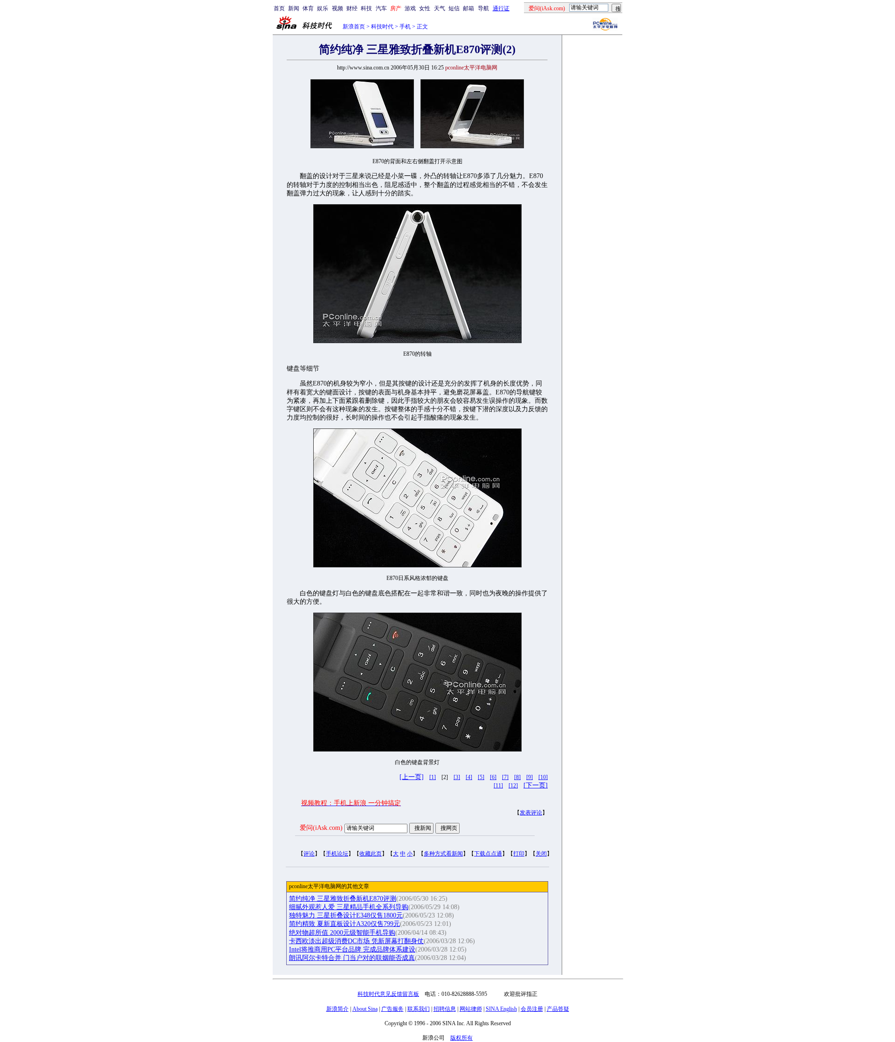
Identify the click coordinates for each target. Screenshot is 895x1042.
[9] (529, 777)
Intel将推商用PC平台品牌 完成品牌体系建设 (352, 949)
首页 (279, 8)
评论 (309, 853)
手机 (405, 26)
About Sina (365, 1009)
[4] (469, 777)
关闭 (541, 853)
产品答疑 (558, 1009)
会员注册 (532, 1009)
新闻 (293, 8)
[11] (498, 785)
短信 (454, 8)
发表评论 (531, 812)
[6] (493, 777)
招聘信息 (445, 1009)
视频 (337, 8)
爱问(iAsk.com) (321, 827)
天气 (439, 8)
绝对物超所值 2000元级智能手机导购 (342, 932)
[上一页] (411, 776)
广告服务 (392, 1009)
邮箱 (468, 8)
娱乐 (322, 8)
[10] (543, 777)
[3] (457, 777)
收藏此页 (370, 853)
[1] (432, 777)
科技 (366, 8)
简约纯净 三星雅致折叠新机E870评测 (342, 898)
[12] (513, 785)
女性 (424, 8)
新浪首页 (354, 26)
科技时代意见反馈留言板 (388, 994)
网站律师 (471, 1009)
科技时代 (382, 26)
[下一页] (535, 785)
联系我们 (418, 1009)
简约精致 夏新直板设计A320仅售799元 (344, 923)
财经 (352, 8)
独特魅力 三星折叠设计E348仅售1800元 (346, 915)
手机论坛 (337, 853)
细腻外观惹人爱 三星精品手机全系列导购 (348, 907)
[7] (505, 777)
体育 (308, 8)
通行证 (501, 8)
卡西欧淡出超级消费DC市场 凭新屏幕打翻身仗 (356, 941)
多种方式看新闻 (443, 853)
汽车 (381, 8)
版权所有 (461, 1038)
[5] (481, 777)
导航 (483, 8)
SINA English (501, 1009)
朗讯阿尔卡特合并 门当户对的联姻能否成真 (352, 957)
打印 (518, 853)
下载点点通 (488, 853)
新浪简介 (337, 1009)
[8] (517, 777)
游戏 (410, 8)
